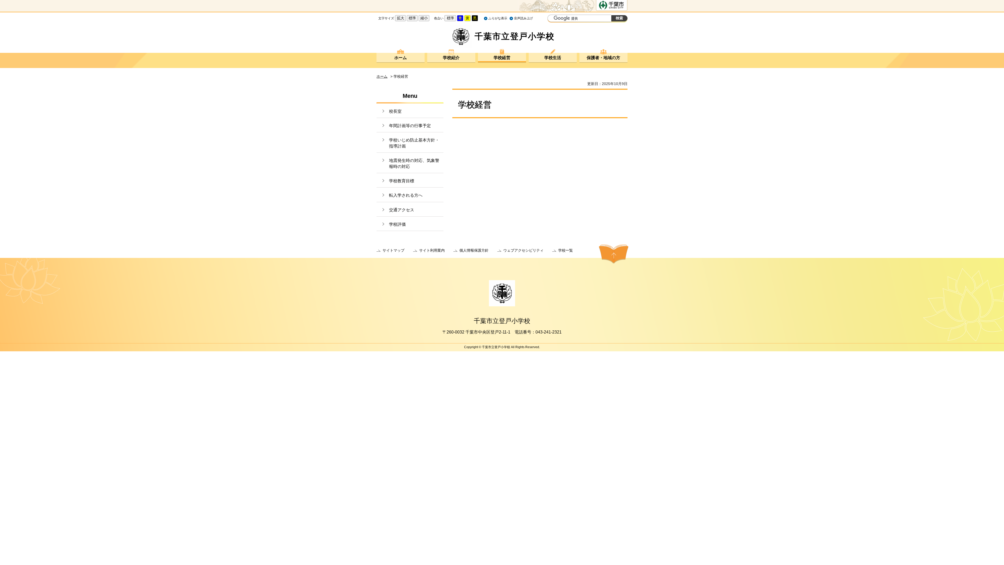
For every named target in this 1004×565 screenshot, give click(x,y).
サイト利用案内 (432, 250)
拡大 (400, 18)
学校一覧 (565, 250)
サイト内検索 (552, 18)
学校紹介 (451, 57)
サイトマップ (393, 250)
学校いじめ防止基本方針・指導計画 (414, 143)
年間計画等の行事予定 (410, 125)
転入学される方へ (406, 195)
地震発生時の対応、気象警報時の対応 (414, 163)
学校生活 (552, 57)
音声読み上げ (523, 18)
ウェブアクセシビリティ (523, 250)
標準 (412, 18)
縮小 (424, 18)
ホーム (400, 57)
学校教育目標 (401, 181)
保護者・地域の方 (603, 57)
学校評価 (397, 224)
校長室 (395, 111)
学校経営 (502, 57)
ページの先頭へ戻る (613, 254)
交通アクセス (401, 210)
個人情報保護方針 (474, 250)
